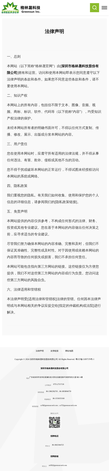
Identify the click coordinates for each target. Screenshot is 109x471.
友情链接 (54, 351)
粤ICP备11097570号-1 (85, 359)
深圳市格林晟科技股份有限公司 (54, 368)
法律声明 (40, 351)
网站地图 (69, 351)
